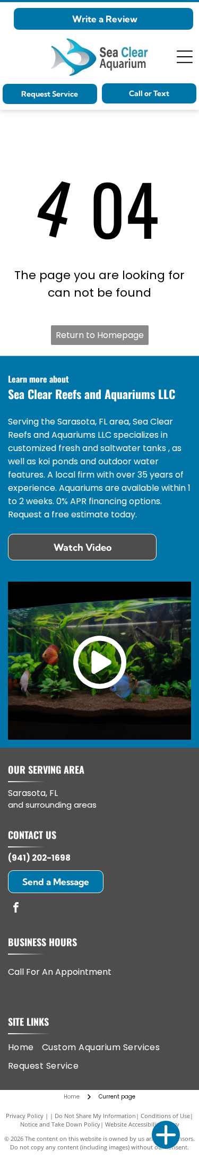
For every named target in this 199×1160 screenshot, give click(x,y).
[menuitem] (25, 1047)
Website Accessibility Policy (142, 1124)
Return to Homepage (100, 335)
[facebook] (16, 908)
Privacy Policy (25, 1116)
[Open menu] (185, 57)
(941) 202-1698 (39, 857)
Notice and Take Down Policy (60, 1124)
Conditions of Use (165, 1116)
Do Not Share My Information (95, 1116)
